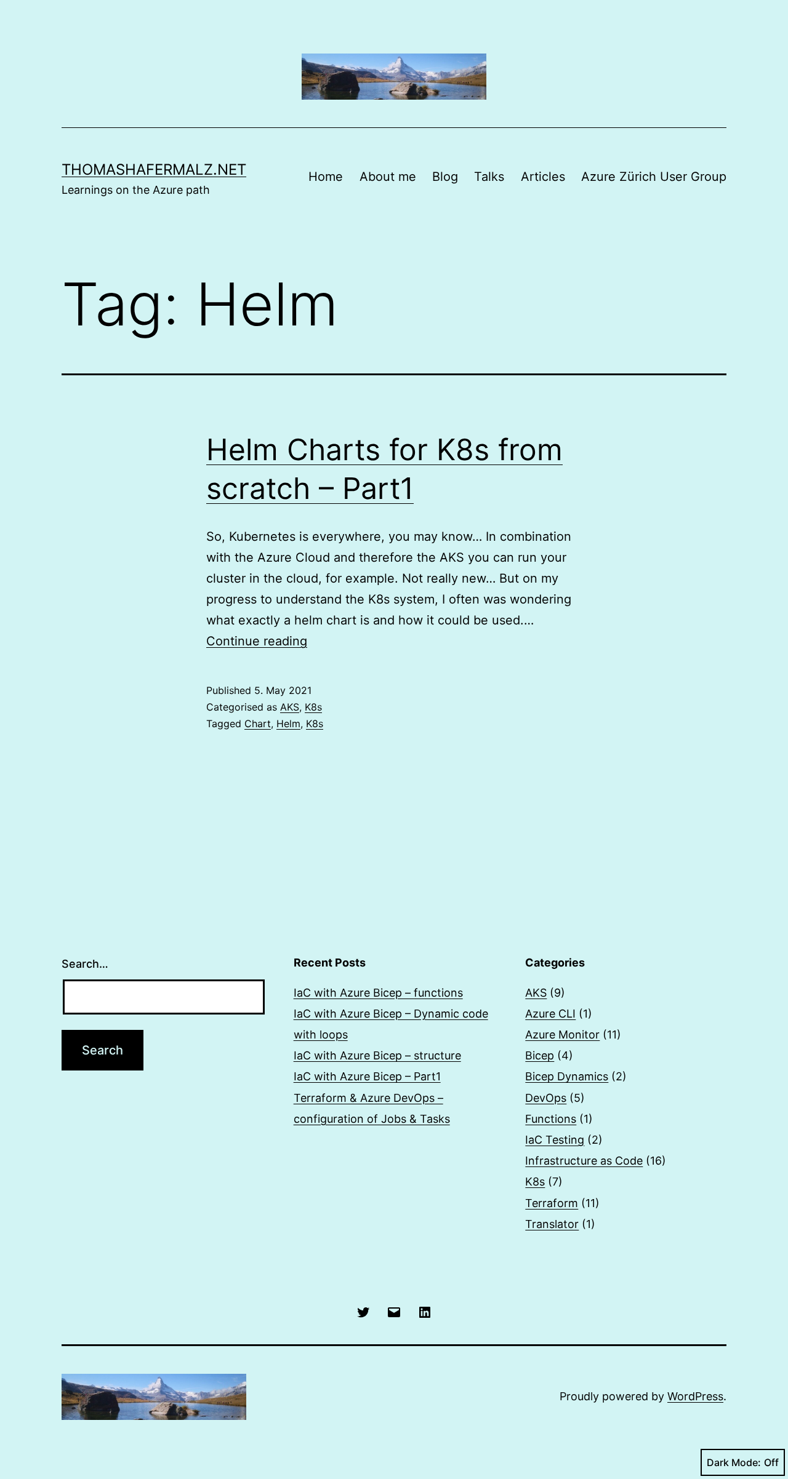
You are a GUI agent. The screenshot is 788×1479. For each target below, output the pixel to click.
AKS (289, 707)
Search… (85, 963)
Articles (543, 176)
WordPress (695, 1396)
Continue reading (256, 641)
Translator (552, 1224)
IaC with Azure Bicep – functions (378, 992)
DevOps (545, 1097)
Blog (445, 176)
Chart (257, 723)
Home (325, 176)
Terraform (551, 1203)
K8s (313, 707)
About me (388, 176)
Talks (489, 176)
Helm (288, 723)
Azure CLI (550, 1013)
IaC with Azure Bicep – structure (377, 1055)
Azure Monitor (562, 1034)
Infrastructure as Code (584, 1160)
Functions (550, 1118)
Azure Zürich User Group (653, 176)
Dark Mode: (734, 1462)
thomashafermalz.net (154, 169)
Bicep (539, 1055)
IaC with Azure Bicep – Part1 (367, 1076)
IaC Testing (554, 1139)
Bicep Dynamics (566, 1076)
